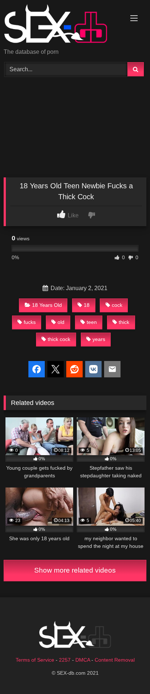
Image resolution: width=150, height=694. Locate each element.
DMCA (82, 660)
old (61, 322)
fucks (30, 322)
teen (92, 322)
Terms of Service (35, 660)
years (98, 339)
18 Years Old (47, 305)
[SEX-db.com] (61, 25)
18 (87, 305)
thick (124, 322)
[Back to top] (127, 672)
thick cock (59, 339)
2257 (65, 660)
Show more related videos (75, 570)
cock (117, 305)
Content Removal (115, 660)
